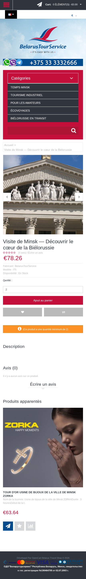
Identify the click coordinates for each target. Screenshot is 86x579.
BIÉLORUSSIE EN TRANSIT (28, 118)
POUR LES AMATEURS (25, 102)
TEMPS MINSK (20, 87)
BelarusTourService (25, 266)
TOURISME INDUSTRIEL (27, 95)
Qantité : (7, 280)
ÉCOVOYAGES (20, 110)
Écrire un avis (35, 252)
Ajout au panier (43, 300)
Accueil (8, 145)
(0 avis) (22, 252)
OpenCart (36, 558)
